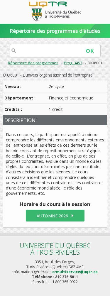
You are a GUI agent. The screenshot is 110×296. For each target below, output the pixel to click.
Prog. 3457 (73, 62)
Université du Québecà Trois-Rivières (55, 248)
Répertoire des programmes (33, 62)
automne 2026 (52, 216)
